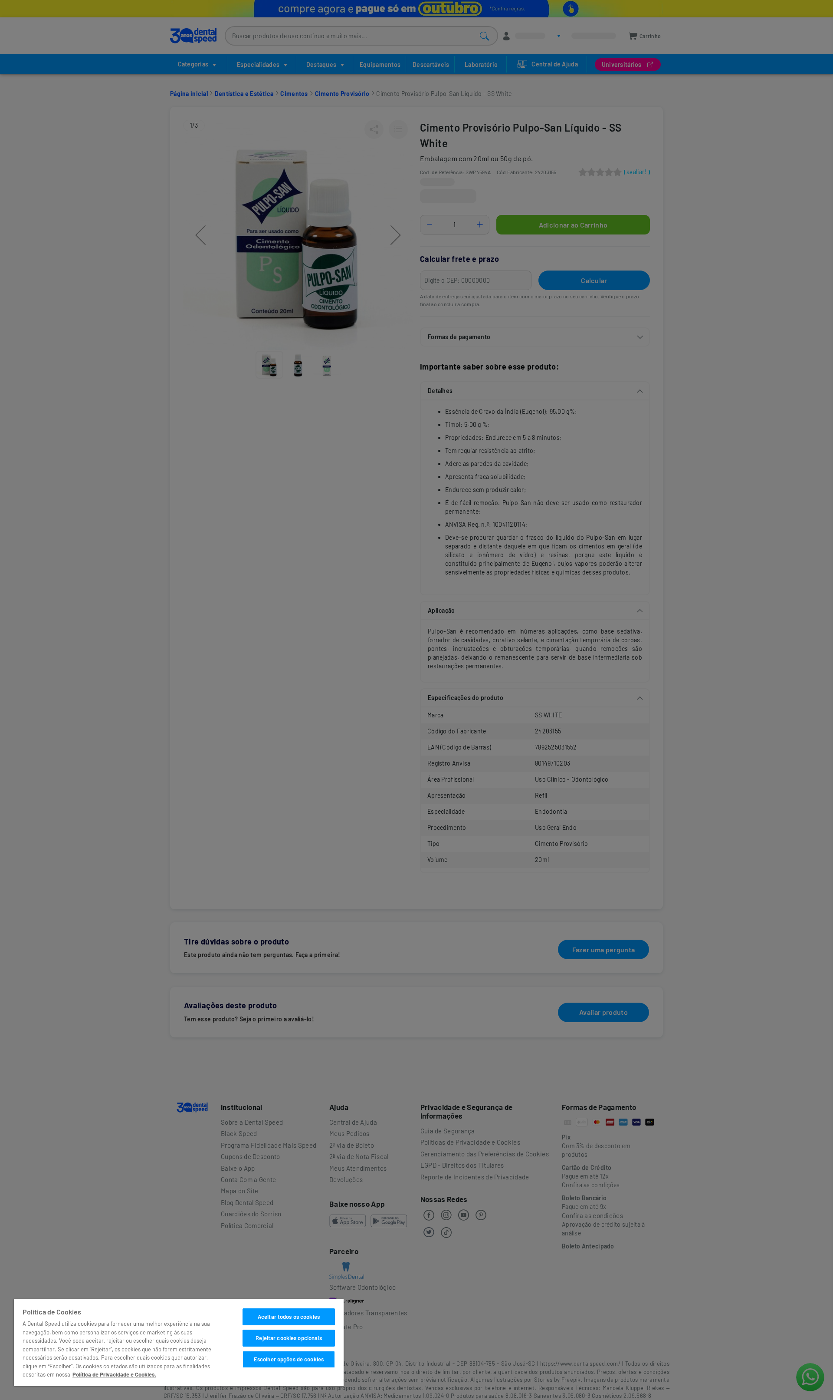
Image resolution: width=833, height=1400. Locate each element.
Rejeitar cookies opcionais (288, 1337)
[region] (179, 1342)
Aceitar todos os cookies (289, 1316)
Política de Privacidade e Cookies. (114, 1374)
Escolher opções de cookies (289, 1359)
